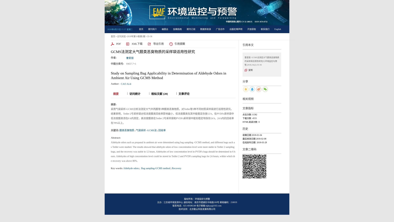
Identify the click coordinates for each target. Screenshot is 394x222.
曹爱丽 (130, 58)
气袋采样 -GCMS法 (146, 130)
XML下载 (137, 43)
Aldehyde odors (131, 168)
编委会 (165, 29)
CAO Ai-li (126, 84)
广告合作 (220, 29)
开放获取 (251, 29)
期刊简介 (152, 29)
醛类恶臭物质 (126, 130)
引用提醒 (180, 43)
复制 (250, 70)
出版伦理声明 (235, 29)
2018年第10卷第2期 (136, 36)
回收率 (162, 130)
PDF (118, 43)
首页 (141, 29)
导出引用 (158, 43)
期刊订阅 (191, 29)
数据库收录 (205, 29)
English (277, 29)
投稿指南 (177, 29)
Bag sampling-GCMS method (155, 168)
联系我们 (265, 29)
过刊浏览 (121, 36)
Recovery (176, 168)
